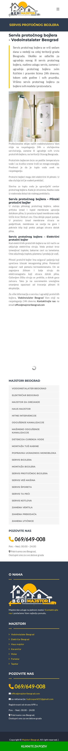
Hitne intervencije (24, 415)
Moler (14, 654)
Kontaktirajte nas (46, 301)
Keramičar (16, 649)
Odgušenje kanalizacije (28, 422)
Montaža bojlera (23, 466)
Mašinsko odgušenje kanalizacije (26, 431)
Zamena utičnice (23, 521)
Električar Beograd (25, 395)
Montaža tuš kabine (25, 446)
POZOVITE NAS (36, 345)
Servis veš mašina (23, 480)
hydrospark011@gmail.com (39, 699)
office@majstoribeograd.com (30, 304)
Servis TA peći (21, 493)
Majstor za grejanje (26, 402)
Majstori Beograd (30, 739)
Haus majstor (21, 408)
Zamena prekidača (24, 514)
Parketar (15, 659)
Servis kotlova (22, 500)
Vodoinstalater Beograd (31, 297)
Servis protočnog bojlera (30, 473)
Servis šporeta (22, 487)
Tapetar (14, 663)
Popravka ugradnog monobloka (34, 453)
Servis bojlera (22, 459)
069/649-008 (30, 539)
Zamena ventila (22, 507)
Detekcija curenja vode (28, 439)
